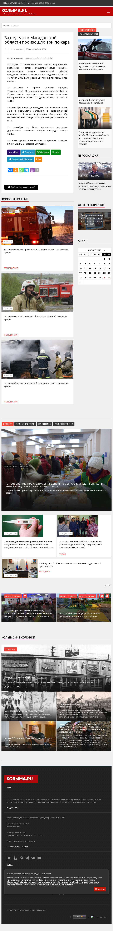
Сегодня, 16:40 (11, 575)
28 (99, 277)
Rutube (55, 152)
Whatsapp (44, 152)
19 (90, 273)
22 (104, 273)
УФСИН (62, 554)
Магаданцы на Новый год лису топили (24, 711)
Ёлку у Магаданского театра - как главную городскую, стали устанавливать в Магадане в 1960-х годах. (27, 715)
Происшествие (25, 424)
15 (104, 268)
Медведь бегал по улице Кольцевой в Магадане (92, 101)
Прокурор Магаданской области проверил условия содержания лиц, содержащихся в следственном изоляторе (80, 544)
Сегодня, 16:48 (66, 534)
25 (85, 277)
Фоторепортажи (91, 205)
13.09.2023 (8, 308)
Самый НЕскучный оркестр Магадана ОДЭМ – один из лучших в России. (28, 745)
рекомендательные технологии (56, 884)
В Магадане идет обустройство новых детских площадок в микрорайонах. (79, 615)
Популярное (87, 29)
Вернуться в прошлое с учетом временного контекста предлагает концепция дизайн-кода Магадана (94, 221)
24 (80, 277)
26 (90, 277)
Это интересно (64, 424)
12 (90, 268)
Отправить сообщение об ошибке (39, 58)
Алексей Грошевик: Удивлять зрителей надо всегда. (28, 739)
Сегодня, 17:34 (10, 467)
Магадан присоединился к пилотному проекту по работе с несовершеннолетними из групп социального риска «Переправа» (28, 613)
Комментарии (89, 33)
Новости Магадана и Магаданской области (20, 14)
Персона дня (88, 155)
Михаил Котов (89, 175)
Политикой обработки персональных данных (31, 882)
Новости (24, 467)
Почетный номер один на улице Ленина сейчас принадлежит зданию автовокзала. (48, 682)
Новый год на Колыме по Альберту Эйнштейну (78, 705)
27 (94, 277)
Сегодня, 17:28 (11, 534)
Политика (44, 424)
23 (109, 273)
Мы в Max (13, 152)
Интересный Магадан (21, 159)
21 (99, 273)
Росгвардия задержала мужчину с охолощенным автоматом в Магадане (92, 66)
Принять (100, 888)
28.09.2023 (8, 242)
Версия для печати (15, 58)
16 (109, 268)
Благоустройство (68, 596)
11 (85, 268)
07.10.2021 (8, 375)
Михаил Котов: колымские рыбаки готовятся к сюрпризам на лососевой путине (95, 186)
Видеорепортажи (13, 596)
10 (80, 268)
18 (85, 273)
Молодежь (44, 571)
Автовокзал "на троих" (20, 677)
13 (94, 268)
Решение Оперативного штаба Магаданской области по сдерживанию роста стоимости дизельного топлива (94, 138)
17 (80, 273)
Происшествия (17, 49)
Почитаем (10, 649)
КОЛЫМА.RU (14, 11)
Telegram (28, 152)
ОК (39, 159)
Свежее (7, 424)
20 (94, 273)
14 (99, 268)
